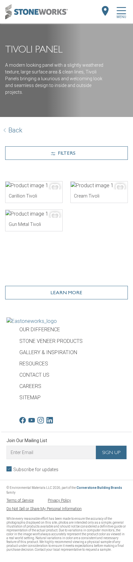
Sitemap (30, 397)
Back (15, 130)
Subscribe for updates (35, 469)
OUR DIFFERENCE (39, 329)
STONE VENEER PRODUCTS (51, 341)
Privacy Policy (59, 500)
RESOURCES (33, 364)
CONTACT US (34, 375)
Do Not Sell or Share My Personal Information (44, 509)
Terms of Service (20, 500)
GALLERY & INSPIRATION (48, 352)
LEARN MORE (66, 293)
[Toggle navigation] (121, 10)
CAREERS (30, 386)
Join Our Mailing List (26, 440)
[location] (105, 10)
